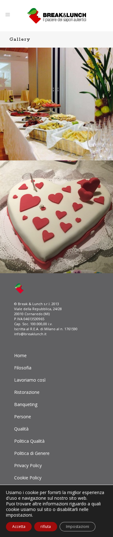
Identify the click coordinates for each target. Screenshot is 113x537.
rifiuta (45, 526)
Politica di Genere (32, 453)
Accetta (18, 526)
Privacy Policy (28, 465)
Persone (22, 417)
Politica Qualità (29, 441)
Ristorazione (27, 392)
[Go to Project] (56, 108)
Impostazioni (77, 526)
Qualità (21, 429)
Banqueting (25, 404)
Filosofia (22, 368)
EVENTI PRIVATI (56, 209)
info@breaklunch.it (30, 333)
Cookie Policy (27, 478)
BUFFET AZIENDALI (57, 97)
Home (20, 355)
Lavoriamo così (30, 380)
